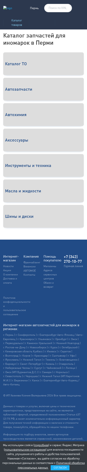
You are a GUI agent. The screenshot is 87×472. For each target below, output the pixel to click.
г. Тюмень (49, 359)
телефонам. (67, 427)
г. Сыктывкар (58, 355)
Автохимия (16, 114)
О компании (10, 274)
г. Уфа (71, 355)
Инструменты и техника (28, 165)
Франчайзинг (31, 262)
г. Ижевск (50, 351)
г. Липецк (69, 367)
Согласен (60, 467)
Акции (7, 270)
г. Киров (25, 355)
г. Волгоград (10, 355)
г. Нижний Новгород (66, 343)
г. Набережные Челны (16, 367)
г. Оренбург (60, 339)
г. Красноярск (26, 339)
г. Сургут (37, 367)
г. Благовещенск (67, 359)
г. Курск (52, 347)
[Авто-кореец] (42, 21)
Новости (8, 266)
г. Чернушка (30, 376)
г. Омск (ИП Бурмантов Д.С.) (20, 372)
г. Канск (34, 380)
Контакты (29, 274)
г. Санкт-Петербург (29, 363)
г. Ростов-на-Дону (14, 347)
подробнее (41, 445)
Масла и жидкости (23, 190)
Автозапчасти (18, 89)
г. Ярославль (11, 359)
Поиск (67, 8)
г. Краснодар (40, 355)
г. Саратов (64, 351)
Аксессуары (16, 139)
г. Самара (46, 372)
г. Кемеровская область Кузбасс (23, 351)
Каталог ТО (16, 63)
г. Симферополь (25, 334)
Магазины (50, 266)
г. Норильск (61, 372)
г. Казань (49, 363)
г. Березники (20, 380)
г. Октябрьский (69, 347)
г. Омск (73, 339)
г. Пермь (8, 334)
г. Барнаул (9, 363)
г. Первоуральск (13, 343)
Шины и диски (19, 216)
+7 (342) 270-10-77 (73, 259)
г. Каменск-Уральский (38, 343)
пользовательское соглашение (25, 449)
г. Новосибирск (37, 347)
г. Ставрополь (65, 363)
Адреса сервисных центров (50, 274)
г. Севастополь (12, 376)
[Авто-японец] (69, 21)
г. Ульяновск (43, 339)
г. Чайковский (52, 367)
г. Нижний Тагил (31, 359)
